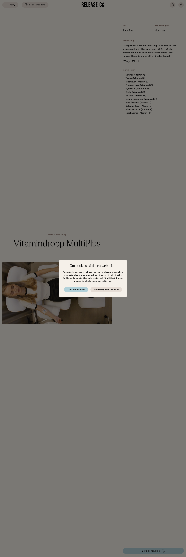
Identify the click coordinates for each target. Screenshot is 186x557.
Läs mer (108, 281)
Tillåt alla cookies (76, 289)
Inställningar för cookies (106, 289)
